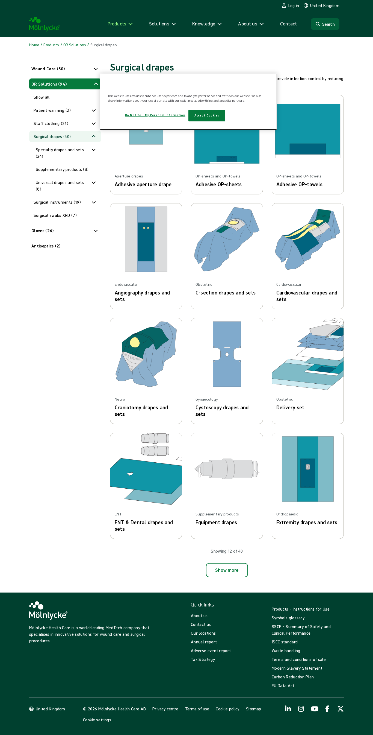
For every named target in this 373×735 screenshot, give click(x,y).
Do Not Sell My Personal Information (155, 115)
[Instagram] (301, 708)
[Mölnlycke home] (44, 24)
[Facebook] (327, 708)
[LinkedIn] (288, 708)
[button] (65, 68)
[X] (340, 708)
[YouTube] (314, 708)
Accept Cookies (206, 115)
